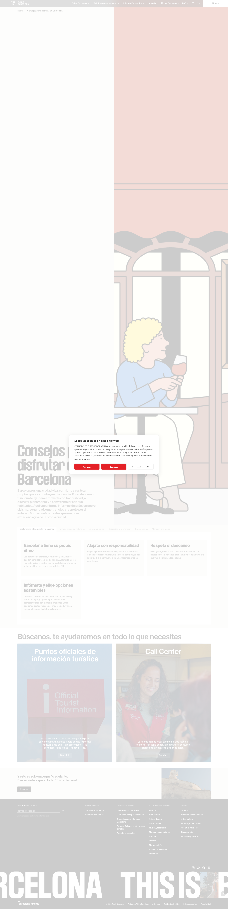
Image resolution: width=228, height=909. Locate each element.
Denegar (114, 466)
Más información (82, 459)
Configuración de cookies (141, 467)
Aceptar (87, 466)
